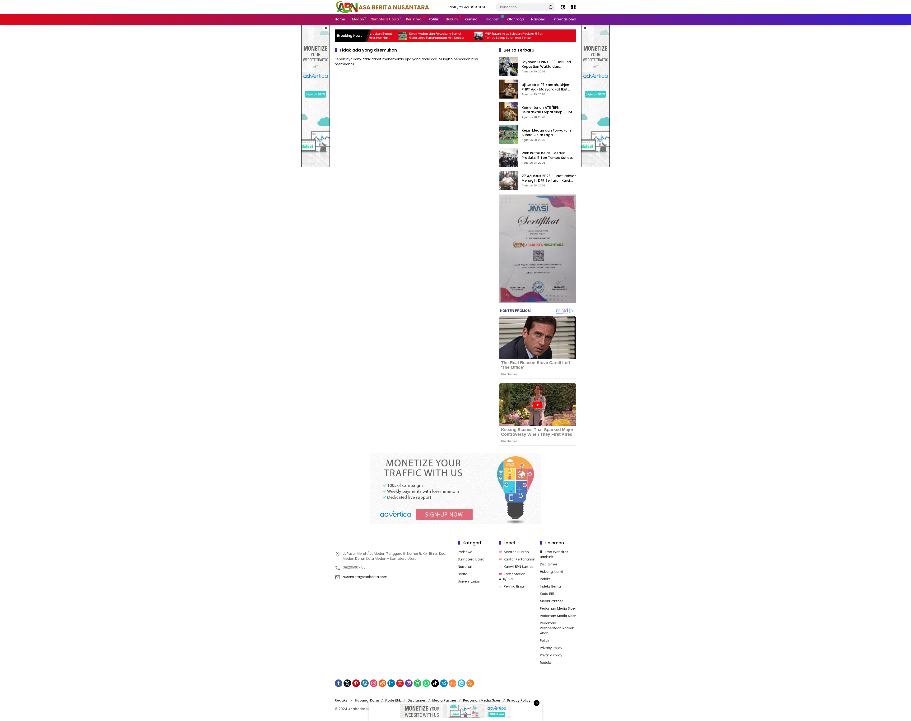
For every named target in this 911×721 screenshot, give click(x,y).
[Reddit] (382, 683)
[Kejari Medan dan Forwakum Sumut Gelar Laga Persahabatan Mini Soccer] (508, 134)
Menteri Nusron (516, 552)
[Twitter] (347, 683)
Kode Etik (547, 593)
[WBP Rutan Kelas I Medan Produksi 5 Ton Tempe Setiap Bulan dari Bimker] (444, 36)
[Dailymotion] (461, 683)
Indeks (545, 579)
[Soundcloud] (452, 683)
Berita (462, 574)
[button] (550, 7)
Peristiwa (465, 552)
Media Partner (551, 601)
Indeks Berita (550, 586)
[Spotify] (417, 683)
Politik (544, 640)
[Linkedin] (391, 683)
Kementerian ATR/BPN (512, 576)
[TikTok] (435, 683)
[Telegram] (444, 683)
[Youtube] (400, 683)
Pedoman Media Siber (558, 608)
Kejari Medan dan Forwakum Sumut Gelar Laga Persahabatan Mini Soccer (402, 36)
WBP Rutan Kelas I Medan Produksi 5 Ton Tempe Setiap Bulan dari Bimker (480, 36)
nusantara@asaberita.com (365, 576)
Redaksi (546, 662)
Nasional (465, 566)
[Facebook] (338, 683)
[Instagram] (373, 683)
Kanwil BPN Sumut (518, 566)
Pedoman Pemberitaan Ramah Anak (557, 628)
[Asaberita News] (382, 7)
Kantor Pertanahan (519, 559)
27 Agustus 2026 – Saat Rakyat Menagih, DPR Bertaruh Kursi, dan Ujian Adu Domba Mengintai (549, 178)
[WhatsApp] (426, 683)
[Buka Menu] (573, 7)
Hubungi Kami (551, 571)
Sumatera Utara (471, 559)
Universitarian (469, 581)
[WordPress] (365, 683)
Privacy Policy (551, 647)
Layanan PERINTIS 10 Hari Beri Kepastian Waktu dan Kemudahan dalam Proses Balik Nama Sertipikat (546, 64)
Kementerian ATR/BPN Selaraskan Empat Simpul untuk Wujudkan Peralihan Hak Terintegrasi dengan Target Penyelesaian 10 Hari (549, 110)
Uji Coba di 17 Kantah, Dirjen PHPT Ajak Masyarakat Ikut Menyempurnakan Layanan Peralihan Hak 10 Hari (545, 87)
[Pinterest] (356, 683)
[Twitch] (409, 683)
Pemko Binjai (514, 586)
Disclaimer (548, 564)
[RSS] (470, 683)
